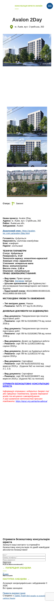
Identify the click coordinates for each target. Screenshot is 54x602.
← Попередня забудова (17, 568)
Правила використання (14, 593)
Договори (19, 281)
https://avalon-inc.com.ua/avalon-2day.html (19, 232)
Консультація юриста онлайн (28, 6)
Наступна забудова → (16, 579)
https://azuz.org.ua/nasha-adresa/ (31, 401)
